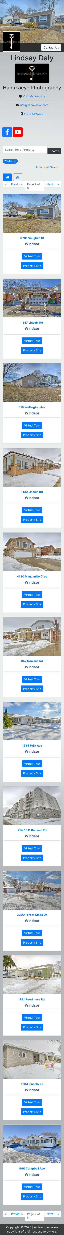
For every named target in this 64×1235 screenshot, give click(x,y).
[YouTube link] (18, 132)
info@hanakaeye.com (34, 105)
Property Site (32, 266)
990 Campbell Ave (32, 1168)
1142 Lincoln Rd (32, 492)
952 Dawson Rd (32, 661)
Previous (17, 184)
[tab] (7, 177)
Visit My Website (34, 96)
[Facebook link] (7, 132)
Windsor (11, 161)
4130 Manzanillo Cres (32, 576)
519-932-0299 (33, 113)
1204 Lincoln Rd (32, 1084)
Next (50, 184)
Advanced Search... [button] (48, 167)
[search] (25, 149)
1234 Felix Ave (32, 745)
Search (54, 151)
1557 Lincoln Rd (32, 322)
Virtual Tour (32, 256)
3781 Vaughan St (32, 238)
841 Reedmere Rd (32, 999)
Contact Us (51, 47)
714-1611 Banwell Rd (32, 830)
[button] (8, 21)
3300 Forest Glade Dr (32, 915)
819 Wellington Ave (32, 407)
